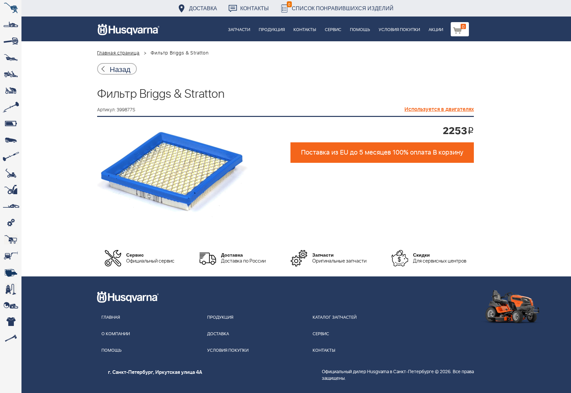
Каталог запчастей (335, 317)
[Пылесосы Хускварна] (10, 289)
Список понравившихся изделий (341, 6)
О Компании (115, 334)
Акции (436, 30)
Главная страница (118, 53)
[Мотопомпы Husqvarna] (10, 272)
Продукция (272, 30)
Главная (110, 317)
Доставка (203, 8)
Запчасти (239, 30)
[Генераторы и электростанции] (10, 239)
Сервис (333, 30)
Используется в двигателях (439, 109)
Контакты (254, 8)
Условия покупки (399, 30)
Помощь (360, 30)
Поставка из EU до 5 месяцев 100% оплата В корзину (382, 153)
